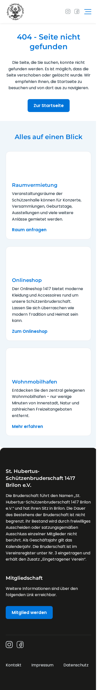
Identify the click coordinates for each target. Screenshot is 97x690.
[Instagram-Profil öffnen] (67, 11)
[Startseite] (15, 11)
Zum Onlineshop (30, 331)
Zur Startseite (49, 106)
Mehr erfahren (27, 426)
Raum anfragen (29, 229)
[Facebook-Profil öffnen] (76, 11)
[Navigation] (87, 11)
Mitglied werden (29, 612)
